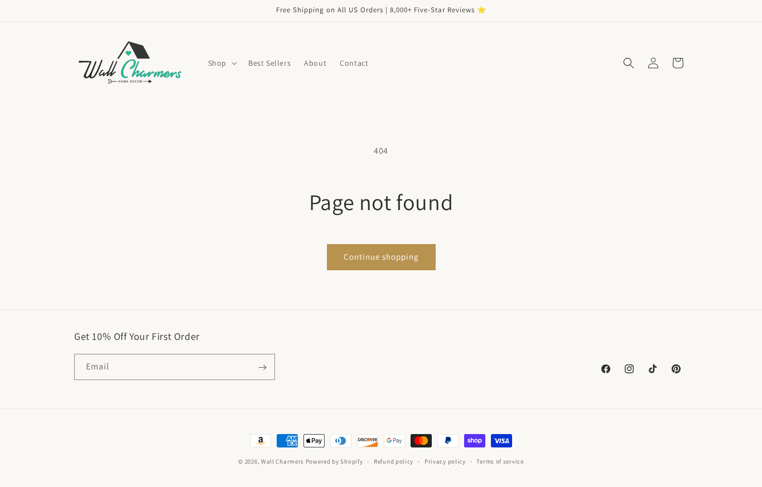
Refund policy (393, 461)
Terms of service (499, 461)
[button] (221, 63)
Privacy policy (445, 461)
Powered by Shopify (334, 461)
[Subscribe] (262, 367)
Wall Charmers (282, 461)
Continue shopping (381, 256)
